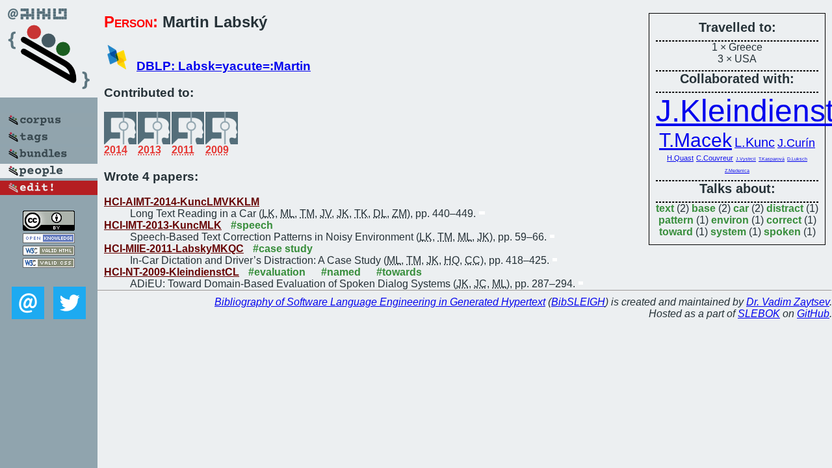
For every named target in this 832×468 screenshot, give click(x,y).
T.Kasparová (772, 159)
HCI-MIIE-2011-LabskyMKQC (174, 248)
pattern (676, 220)
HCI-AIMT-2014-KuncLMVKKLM (181, 201)
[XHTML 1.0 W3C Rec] (49, 251)
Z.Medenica (737, 170)
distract (784, 208)
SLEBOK (759, 313)
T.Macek (695, 140)
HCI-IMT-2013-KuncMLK (163, 225)
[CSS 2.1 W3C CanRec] (49, 277)
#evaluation (277, 272)
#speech (252, 225)
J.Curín (796, 143)
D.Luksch (797, 159)
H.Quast (680, 158)
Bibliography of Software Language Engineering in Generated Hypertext (379, 301)
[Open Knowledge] (49, 239)
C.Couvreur (714, 158)
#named (341, 272)
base (704, 208)
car (741, 208)
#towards (399, 272)
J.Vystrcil (746, 159)
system (728, 231)
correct (783, 220)
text (665, 208)
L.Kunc (754, 142)
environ (730, 220)
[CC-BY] (49, 227)
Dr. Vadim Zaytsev (787, 301)
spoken (782, 231)
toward (676, 231)
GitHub (813, 313)
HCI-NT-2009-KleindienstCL (171, 272)
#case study (283, 248)
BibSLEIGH (578, 301)
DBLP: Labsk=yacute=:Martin (223, 66)
